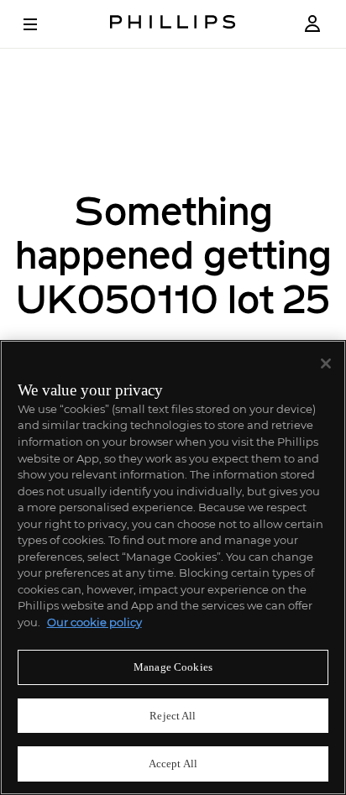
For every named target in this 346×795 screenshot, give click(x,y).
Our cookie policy (94, 622)
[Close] (325, 363)
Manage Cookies (173, 667)
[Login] (312, 23)
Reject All (172, 715)
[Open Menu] (42, 24)
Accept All (173, 763)
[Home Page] (173, 24)
